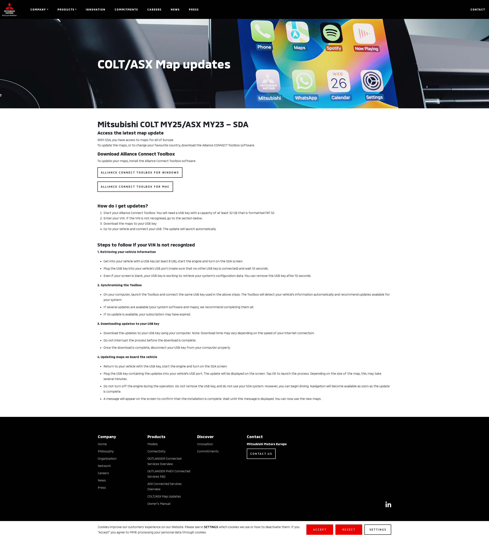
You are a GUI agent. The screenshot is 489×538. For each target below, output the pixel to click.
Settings (377, 529)
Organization (107, 458)
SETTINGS (211, 527)
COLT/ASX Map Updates (164, 496)
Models (152, 444)
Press (194, 9)
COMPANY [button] (38, 9)
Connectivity (156, 451)
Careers (154, 9)
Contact (477, 9)
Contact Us (261, 453)
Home (102, 444)
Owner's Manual (158, 503)
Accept (320, 529)
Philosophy (106, 451)
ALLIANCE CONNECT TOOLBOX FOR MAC (135, 186)
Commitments (126, 9)
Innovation (95, 9)
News (175, 9)
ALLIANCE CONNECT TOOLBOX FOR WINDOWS (140, 172)
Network (104, 466)
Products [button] (65, 9)
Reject (348, 529)
